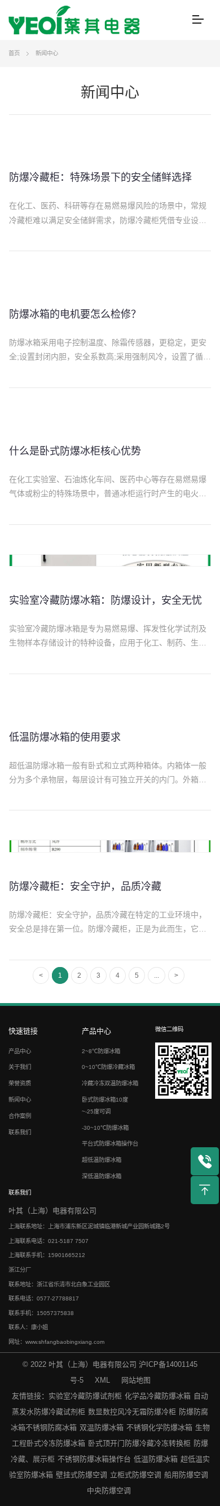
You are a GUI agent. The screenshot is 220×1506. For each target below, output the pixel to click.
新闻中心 (47, 53)
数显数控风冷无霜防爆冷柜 (132, 1411)
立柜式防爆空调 (135, 1475)
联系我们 (19, 1132)
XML (102, 1380)
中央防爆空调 (109, 1490)
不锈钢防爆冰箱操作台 (94, 1459)
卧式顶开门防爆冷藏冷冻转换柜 (139, 1443)
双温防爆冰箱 (102, 1427)
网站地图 (136, 1380)
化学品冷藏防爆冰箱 (158, 1396)
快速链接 (23, 1031)
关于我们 (19, 1067)
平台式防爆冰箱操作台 (110, 1143)
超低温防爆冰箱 (101, 1160)
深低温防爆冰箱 (101, 1176)
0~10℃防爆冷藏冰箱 (108, 1067)
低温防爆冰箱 (156, 1459)
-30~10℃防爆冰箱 (105, 1128)
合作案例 (19, 1116)
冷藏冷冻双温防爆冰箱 (110, 1083)
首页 (14, 53)
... (156, 975)
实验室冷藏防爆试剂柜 (85, 1396)
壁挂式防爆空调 (81, 1475)
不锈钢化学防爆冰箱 (159, 1427)
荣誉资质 (19, 1083)
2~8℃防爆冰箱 (101, 1051)
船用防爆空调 (186, 1475)
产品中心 (19, 1051)
